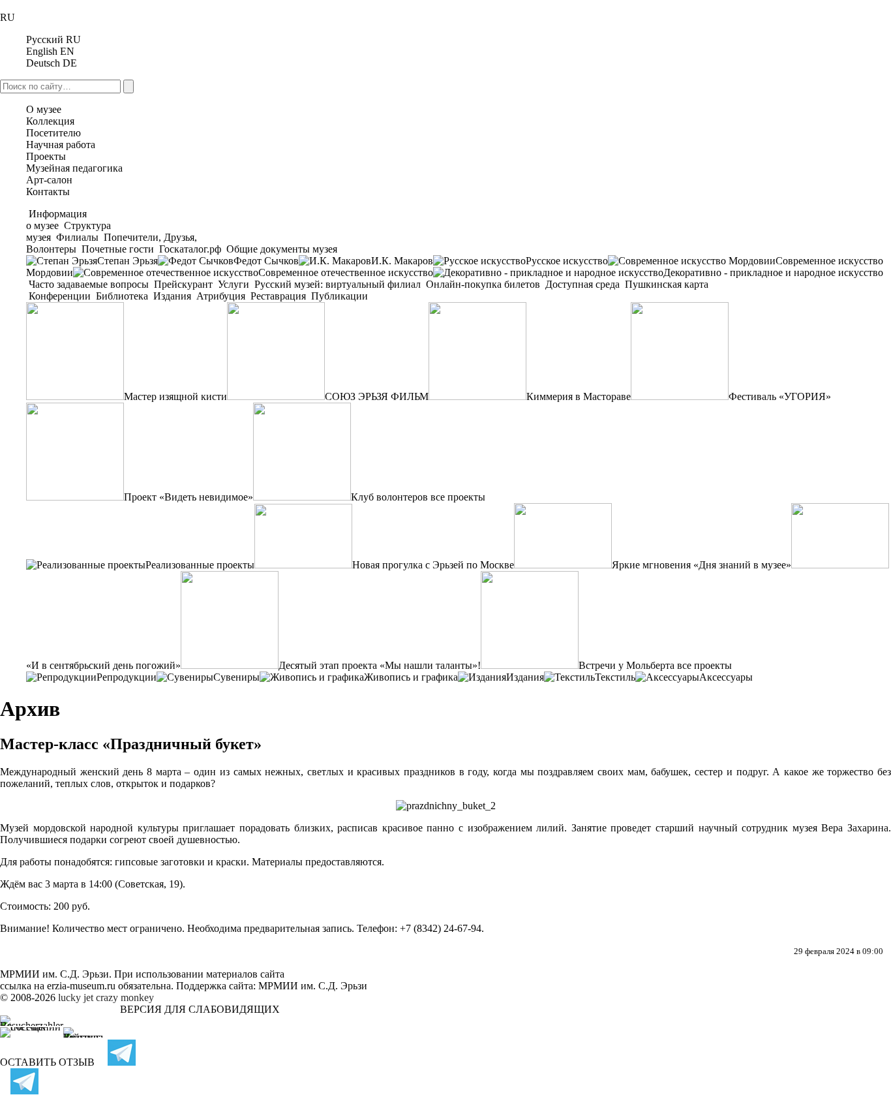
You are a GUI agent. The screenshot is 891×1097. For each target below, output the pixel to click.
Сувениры (236, 677)
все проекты (457, 496)
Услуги (233, 284)
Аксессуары (726, 677)
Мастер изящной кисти (175, 396)
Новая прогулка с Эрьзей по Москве (433, 564)
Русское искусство (567, 260)
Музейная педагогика (74, 168)
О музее (43, 109)
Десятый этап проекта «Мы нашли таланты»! (380, 665)
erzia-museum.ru (81, 985)
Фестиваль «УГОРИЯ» (780, 396)
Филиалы (77, 237)
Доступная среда (582, 284)
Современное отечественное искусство (345, 272)
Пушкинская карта (665, 284)
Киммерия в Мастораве (578, 396)
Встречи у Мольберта (626, 665)
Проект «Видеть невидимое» (188, 496)
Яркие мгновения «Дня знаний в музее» (701, 564)
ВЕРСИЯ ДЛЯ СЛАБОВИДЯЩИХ (200, 1009)
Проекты (46, 156)
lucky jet (75, 997)
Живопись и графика (411, 677)
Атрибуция (221, 295)
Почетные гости (118, 249)
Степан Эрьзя (127, 260)
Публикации (338, 295)
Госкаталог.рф (190, 249)
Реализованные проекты (199, 564)
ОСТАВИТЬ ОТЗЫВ (47, 1062)
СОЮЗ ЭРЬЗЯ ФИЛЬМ (377, 396)
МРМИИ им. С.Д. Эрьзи (312, 985)
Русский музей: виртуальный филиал (337, 284)
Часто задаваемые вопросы (88, 284)
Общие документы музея (280, 249)
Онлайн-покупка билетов (483, 284)
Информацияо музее (56, 219)
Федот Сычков (266, 260)
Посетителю (53, 132)
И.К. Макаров (402, 260)
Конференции (59, 295)
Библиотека (122, 295)
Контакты (48, 191)
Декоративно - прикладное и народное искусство (773, 272)
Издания (172, 295)
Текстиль (615, 677)
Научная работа (60, 144)
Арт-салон (49, 179)
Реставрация (278, 295)
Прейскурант (183, 284)
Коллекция (50, 121)
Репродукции (127, 677)
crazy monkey (125, 997)
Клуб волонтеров (389, 496)
